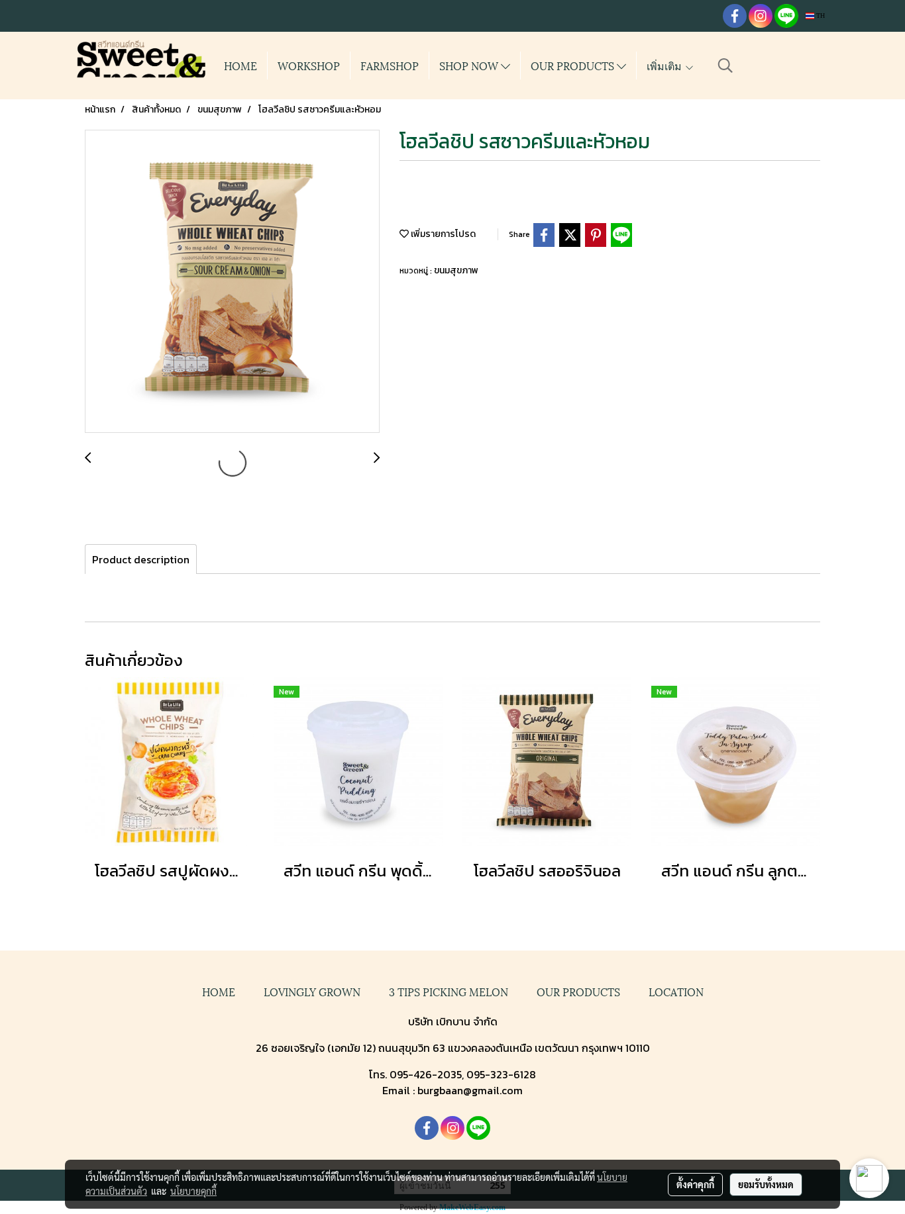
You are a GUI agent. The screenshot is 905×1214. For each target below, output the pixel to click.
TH (819, 15)
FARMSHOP (389, 65)
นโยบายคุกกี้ (193, 1191)
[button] (725, 65)
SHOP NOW (470, 65)
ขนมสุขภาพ (456, 270)
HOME (240, 65)
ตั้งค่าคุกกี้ (695, 1184)
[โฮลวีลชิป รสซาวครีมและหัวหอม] (232, 282)
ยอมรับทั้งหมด (766, 1184)
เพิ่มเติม (665, 65)
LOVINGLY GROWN (312, 991)
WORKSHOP (309, 65)
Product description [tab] (140, 559)
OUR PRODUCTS (574, 65)
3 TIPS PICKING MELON (448, 991)
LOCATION (676, 991)
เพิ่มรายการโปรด (442, 234)
